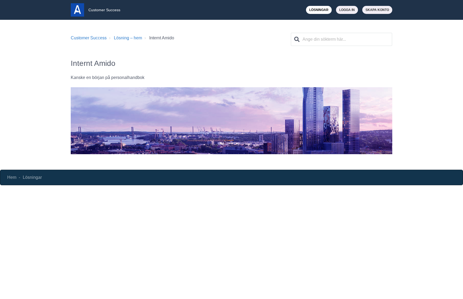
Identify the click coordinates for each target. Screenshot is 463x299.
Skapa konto (377, 10)
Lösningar (318, 10)
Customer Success (89, 38)
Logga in (347, 10)
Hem (11, 177)
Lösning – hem (128, 38)
